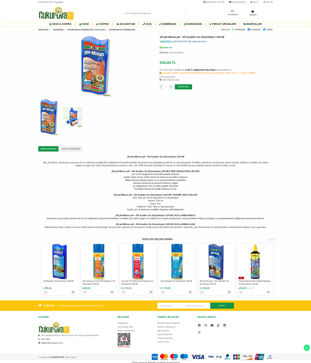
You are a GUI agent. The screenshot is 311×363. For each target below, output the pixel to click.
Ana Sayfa (43, 30)
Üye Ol (255, 2)
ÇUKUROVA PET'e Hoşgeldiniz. (51, 2)
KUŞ (148, 24)
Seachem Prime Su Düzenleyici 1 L (254, 281)
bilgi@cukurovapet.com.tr (52, 343)
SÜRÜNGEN (194, 24)
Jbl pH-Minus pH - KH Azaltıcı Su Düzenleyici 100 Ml (192, 37)
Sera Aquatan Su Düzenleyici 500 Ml (137, 281)
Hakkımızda (123, 323)
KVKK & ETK (163, 342)
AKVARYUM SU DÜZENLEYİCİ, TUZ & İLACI (86, 30)
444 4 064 (45, 339)
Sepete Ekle (183, 87)
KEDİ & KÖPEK (62, 24)
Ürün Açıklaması (48, 149)
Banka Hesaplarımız (126, 331)
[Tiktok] (218, 325)
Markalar (254, 24)
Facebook (255, 29)
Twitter (269, 29)
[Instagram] (205, 325)
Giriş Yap (269, 2)
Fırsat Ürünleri (224, 24)
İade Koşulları (163, 331)
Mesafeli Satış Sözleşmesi (168, 323)
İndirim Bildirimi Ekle (170, 80)
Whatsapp (240, 29)
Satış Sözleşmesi (164, 334)
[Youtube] (212, 325)
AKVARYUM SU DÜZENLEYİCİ (122, 30)
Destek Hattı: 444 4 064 (214, 2)
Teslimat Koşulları (165, 338)
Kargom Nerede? (239, 2)
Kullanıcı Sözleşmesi (166, 327)
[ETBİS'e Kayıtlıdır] (124, 340)
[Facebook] (199, 325)
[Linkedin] (224, 325)
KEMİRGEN (169, 24)
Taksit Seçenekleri (71, 149)
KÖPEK (104, 24)
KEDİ (85, 24)
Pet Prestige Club (125, 327)
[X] (199, 332)
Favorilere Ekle (168, 77)
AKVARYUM (127, 24)
